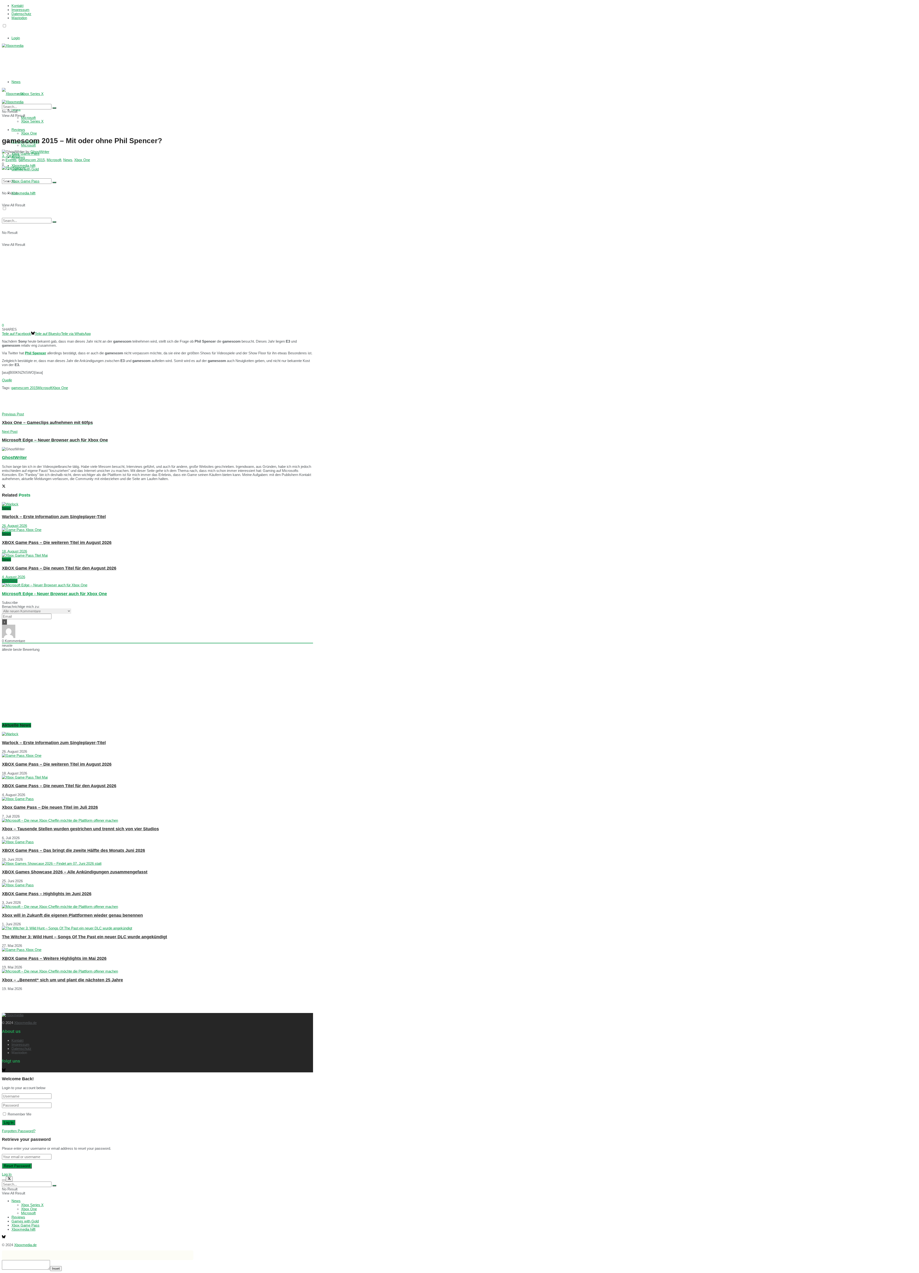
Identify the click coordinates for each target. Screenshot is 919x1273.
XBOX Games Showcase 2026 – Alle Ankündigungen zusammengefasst (74, 872)
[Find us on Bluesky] (4, 30)
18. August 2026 (14, 551)
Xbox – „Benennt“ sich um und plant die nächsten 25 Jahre (62, 980)
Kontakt (17, 6)
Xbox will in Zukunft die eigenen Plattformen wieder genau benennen (72, 915)
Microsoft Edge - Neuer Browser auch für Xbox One (54, 593)
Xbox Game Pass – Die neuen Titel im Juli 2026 (50, 807)
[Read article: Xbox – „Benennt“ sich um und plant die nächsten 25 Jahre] (157, 971)
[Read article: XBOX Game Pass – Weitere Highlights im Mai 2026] (157, 950)
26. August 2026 (14, 526)
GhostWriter (39, 152)
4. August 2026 (13, 577)
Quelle (7, 380)
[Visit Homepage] (12, 46)
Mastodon (19, 18)
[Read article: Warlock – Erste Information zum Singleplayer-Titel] (157, 504)
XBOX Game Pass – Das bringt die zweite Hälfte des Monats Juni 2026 (73, 850)
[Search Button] (54, 182)
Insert (56, 1268)
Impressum (20, 10)
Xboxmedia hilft (23, 193)
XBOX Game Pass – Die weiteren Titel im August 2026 (57, 542)
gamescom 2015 (31, 160)
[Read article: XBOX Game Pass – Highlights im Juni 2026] (157, 885)
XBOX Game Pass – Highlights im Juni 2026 (46, 893)
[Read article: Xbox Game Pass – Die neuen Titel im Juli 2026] (157, 799)
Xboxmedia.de (25, 1023)
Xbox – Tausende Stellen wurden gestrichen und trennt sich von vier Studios (80, 828)
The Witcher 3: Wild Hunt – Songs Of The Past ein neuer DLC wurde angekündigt (84, 936)
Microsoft (28, 145)
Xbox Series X (32, 94)
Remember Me (19, 1114)
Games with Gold (25, 1221)
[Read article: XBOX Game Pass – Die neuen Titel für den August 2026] (157, 555)
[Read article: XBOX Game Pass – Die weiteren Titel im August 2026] (157, 530)
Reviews (18, 1217)
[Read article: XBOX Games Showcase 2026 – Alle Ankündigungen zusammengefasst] (157, 863)
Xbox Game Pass (25, 181)
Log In (6, 1174)
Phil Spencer (35, 353)
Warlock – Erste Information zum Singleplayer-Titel (54, 516)
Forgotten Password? (18, 1131)
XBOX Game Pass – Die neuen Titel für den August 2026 (59, 568)
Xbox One (29, 133)
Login (15, 38)
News (16, 82)
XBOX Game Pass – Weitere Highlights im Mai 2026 (54, 958)
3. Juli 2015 (11, 156)
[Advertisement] (74, 60)
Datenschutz (21, 14)
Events (11, 160)
